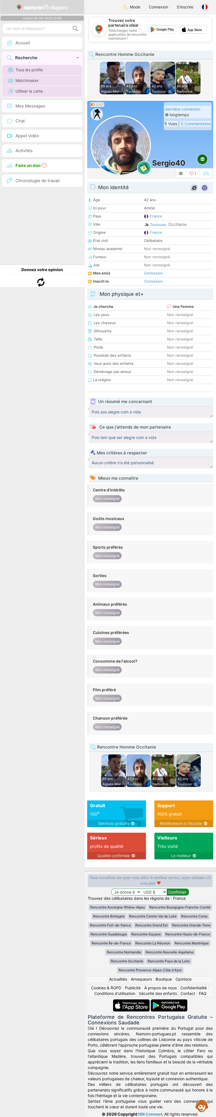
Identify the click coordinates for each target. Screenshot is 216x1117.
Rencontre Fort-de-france (110, 925)
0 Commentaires (196, 123)
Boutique (164, 979)
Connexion (158, 6)
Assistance (202, 1106)
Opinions (184, 979)
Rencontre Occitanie (127, 961)
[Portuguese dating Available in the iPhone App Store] (132, 1002)
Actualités (118, 979)
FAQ (202, 993)
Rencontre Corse (194, 916)
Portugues (46, 7)
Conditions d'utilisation (114, 993)
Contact (188, 993)
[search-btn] (75, 28)
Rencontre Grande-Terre (191, 925)
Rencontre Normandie (124, 952)
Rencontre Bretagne (109, 916)
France (156, 216)
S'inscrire (185, 6)
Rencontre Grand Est (151, 925)
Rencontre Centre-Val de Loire (153, 916)
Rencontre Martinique (192, 943)
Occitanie (177, 224)
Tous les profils (29, 69)
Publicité (133, 987)
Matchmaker (27, 80)
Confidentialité (193, 987)
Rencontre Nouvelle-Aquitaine (170, 952)
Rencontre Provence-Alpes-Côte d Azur (150, 970)
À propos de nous (160, 987)
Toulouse (158, 224)
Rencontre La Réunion (152, 943)
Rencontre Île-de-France (111, 943)
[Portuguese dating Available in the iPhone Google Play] (169, 1002)
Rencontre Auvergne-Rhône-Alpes (117, 907)
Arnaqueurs (141, 979)
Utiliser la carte (29, 91)
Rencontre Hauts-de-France (187, 934)
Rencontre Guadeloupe (109, 934)
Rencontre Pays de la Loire (169, 961)
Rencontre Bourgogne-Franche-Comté (179, 907)
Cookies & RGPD (106, 987)
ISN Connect (150, 1114)
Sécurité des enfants (158, 993)
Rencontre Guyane (146, 934)
